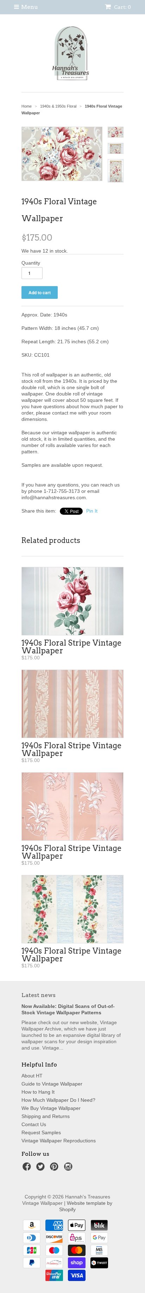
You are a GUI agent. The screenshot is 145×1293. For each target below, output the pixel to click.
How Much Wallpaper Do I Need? (58, 1100)
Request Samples (41, 1132)
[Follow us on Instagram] (69, 1168)
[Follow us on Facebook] (28, 1168)
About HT (32, 1075)
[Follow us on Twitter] (41, 1168)
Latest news (38, 995)
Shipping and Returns (45, 1116)
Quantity (30, 263)
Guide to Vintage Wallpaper (51, 1084)
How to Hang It (38, 1092)
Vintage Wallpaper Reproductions (58, 1140)
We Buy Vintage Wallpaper (51, 1108)
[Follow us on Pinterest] (55, 1168)
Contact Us (33, 1124)
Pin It (91, 511)
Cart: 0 (122, 7)
